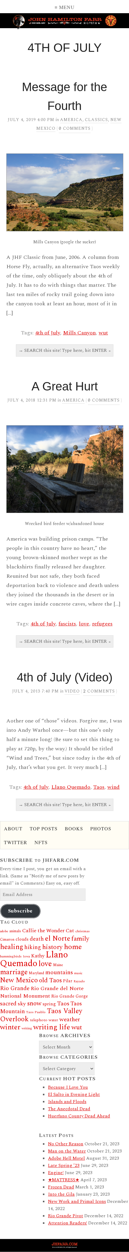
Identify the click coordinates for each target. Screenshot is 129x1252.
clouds (22, 939)
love (84, 624)
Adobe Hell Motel (66, 1158)
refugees (102, 624)
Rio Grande (14, 988)
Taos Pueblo (36, 1012)
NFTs (41, 842)
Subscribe (20, 911)
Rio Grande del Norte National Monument (42, 992)
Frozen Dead (61, 1187)
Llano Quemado (70, 787)
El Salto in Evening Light (74, 1094)
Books (74, 828)
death (37, 939)
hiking (32, 947)
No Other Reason (65, 1144)
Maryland (36, 973)
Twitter (15, 842)
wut (103, 333)
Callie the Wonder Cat (48, 931)
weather (69, 1019)
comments (75, 128)
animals (15, 931)
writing (27, 1028)
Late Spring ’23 (64, 1165)
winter (10, 1027)
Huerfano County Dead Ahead (79, 1116)
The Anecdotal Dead (69, 1108)
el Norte (57, 938)
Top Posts (44, 828)
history (52, 947)
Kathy (37, 956)
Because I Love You (68, 1087)
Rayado (79, 981)
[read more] (64, 192)
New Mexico (19, 980)
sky (22, 1004)
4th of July (47, 333)
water (53, 1020)
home (73, 946)
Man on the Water (67, 1151)
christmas (82, 931)
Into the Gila (61, 1194)
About (13, 828)
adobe (4, 931)
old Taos (50, 980)
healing (11, 947)
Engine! (56, 1172)
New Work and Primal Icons (77, 1201)
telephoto (38, 1020)
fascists (67, 624)
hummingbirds (11, 956)
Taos (98, 787)
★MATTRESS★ (63, 1179)
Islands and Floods (67, 1101)
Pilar (67, 981)
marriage (14, 972)
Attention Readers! (67, 1223)
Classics (96, 120)
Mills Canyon (79, 333)
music (78, 973)
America (71, 120)
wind (113, 787)
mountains (59, 972)
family (80, 939)
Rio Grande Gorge (69, 996)
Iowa (26, 956)
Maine (58, 965)
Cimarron (7, 939)
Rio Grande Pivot (65, 1215)
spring (49, 1004)
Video (72, 691)
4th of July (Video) (64, 677)
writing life (51, 1027)
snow (34, 1003)
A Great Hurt (65, 386)
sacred (8, 1003)
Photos (100, 828)
